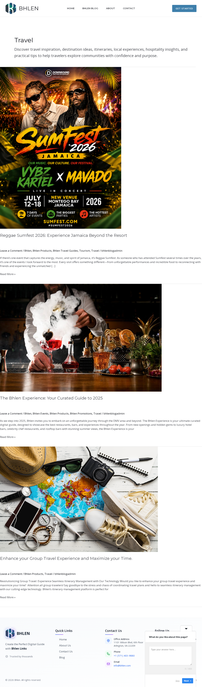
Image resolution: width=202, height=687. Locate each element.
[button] (184, 8)
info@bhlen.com (122, 665)
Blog (62, 657)
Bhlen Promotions (81, 413)
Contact (129, 8)
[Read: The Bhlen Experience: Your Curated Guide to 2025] (101, 338)
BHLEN (29, 8)
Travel (95, 250)
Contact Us (66, 651)
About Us (65, 645)
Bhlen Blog (90, 8)
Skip (177, 680)
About (110, 8)
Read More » (7, 274)
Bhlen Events (40, 413)
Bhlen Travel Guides (65, 250)
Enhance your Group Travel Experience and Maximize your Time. (66, 558)
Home (70, 8)
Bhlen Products (42, 250)
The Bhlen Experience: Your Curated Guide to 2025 (51, 398)
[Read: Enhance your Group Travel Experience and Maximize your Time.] (101, 499)
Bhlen (27, 250)
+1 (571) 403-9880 (124, 655)
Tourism (84, 250)
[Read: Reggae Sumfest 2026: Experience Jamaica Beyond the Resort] (101, 148)
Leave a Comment (11, 250)
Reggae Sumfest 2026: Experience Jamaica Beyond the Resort (63, 235)
